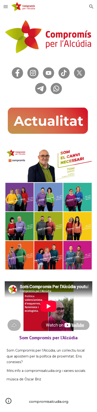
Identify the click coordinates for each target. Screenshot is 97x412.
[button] (5, 6)
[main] (48, 337)
